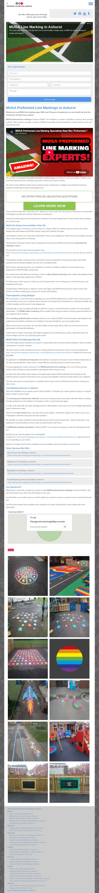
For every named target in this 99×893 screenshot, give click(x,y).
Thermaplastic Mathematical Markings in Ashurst (27, 881)
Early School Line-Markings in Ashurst (23, 840)
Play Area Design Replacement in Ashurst (25, 830)
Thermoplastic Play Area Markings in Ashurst (24, 809)
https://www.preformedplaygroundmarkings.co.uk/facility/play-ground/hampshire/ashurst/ (39, 352)
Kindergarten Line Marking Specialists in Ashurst (27, 842)
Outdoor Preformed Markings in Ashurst (24, 864)
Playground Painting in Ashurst (21, 888)
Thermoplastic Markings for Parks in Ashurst (26, 852)
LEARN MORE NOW (49, 206)
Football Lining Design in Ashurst (21, 823)
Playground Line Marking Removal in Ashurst (26, 828)
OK (65, 527)
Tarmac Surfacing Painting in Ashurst (23, 859)
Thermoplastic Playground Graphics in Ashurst (27, 886)
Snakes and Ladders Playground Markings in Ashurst (29, 878)
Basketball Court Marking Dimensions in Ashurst (27, 821)
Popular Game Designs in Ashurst (22, 869)
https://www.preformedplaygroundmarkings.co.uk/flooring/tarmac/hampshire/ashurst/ (38, 253)
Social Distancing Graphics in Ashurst (21, 890)
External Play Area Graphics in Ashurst (24, 862)
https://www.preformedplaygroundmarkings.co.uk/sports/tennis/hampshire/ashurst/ (39, 455)
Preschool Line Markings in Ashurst (22, 838)
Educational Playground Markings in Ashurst (26, 835)
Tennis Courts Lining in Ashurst (21, 814)
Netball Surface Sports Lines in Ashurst (24, 818)
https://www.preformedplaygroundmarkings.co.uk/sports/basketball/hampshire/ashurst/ (41, 473)
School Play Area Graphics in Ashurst (23, 850)
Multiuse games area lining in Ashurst (23, 816)
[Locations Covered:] (7, 3)
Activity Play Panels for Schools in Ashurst (25, 876)
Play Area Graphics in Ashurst (20, 854)
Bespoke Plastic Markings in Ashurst (23, 871)
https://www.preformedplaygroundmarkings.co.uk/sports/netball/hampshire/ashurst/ (39, 464)
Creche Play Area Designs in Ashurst (23, 845)
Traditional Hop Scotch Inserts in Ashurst (24, 874)
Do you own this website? (39, 527)
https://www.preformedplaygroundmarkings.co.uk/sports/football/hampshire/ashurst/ (44, 437)
